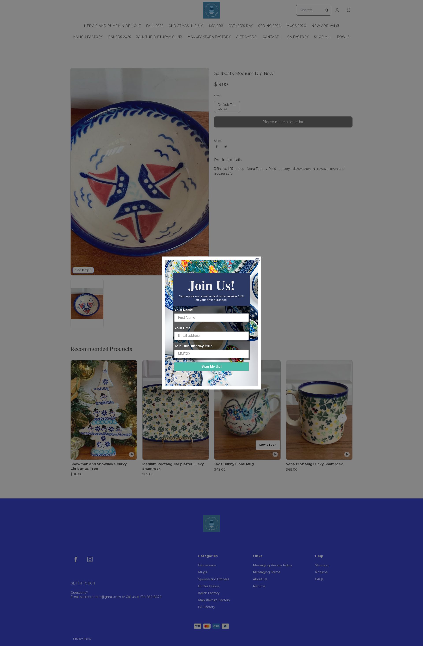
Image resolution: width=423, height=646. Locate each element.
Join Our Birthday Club (193, 346)
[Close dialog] (257, 260)
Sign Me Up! (211, 366)
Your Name (183, 310)
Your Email (183, 328)
